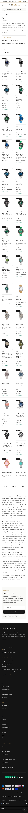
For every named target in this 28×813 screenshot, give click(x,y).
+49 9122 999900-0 (9, 647)
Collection (4, 732)
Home (3, 14)
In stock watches (6, 692)
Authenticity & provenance (8, 759)
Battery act (10, 796)
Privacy (22, 792)
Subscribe (14, 612)
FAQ (3, 746)
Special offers (5, 757)
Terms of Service (11, 616)
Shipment (4, 730)
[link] (6, 486)
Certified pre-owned (7, 694)
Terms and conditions (15, 792)
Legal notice (4, 796)
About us (4, 749)
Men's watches (5, 686)
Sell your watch (5, 705)
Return (3, 735)
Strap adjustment (6, 751)
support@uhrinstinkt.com (10, 652)
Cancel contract (17, 796)
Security (4, 719)
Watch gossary (5, 762)
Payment (4, 724)
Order (3, 722)
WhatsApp (6, 649)
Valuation (4, 711)
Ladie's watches (5, 689)
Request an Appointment (8, 675)
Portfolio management (7, 767)
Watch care (4, 765)
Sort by (4, 49)
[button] (25, 5)
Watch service (5, 754)
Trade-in (4, 708)
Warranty (4, 738)
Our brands (4, 697)
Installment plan (5, 727)
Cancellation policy (5, 792)
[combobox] (14, 9)
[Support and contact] (24, 809)
